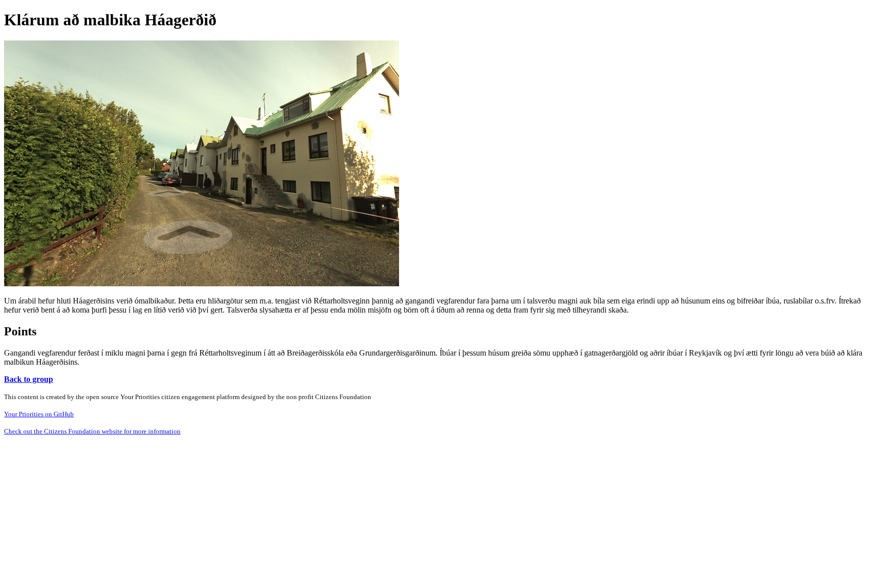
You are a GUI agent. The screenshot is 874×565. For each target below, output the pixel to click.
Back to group (28, 379)
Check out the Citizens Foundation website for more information (92, 431)
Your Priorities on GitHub (39, 414)
